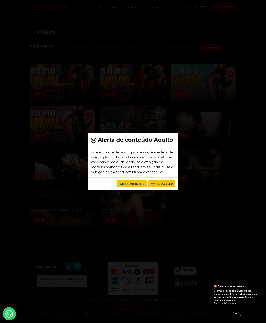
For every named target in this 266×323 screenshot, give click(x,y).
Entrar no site (134, 184)
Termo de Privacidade (225, 303)
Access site (164, 184)
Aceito (236, 312)
